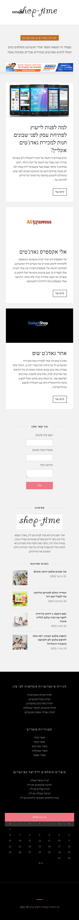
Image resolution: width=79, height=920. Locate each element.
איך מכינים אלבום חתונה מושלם (49, 571)
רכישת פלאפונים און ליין (39, 784)
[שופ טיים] (35, 12)
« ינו (41, 863)
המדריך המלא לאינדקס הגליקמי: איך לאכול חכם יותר (49, 594)
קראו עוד (59, 191)
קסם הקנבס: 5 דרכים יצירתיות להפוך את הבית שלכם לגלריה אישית (51, 617)
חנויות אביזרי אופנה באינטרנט (39, 712)
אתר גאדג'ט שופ (49, 352)
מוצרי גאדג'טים (39, 746)
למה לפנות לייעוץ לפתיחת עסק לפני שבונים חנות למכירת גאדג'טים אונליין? (40, 138)
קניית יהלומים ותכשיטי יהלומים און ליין (39, 797)
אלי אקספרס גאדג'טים (43, 251)
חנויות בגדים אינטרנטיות (39, 694)
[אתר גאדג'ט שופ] (39, 325)
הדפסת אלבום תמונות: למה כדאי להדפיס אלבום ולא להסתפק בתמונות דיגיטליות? (49, 639)
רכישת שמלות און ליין (40, 793)
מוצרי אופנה (39, 755)
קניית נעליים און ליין (40, 789)
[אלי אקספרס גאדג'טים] (39, 224)
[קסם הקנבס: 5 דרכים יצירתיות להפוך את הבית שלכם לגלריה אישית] (20, 620)
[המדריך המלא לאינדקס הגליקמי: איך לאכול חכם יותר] (20, 599)
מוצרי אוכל (39, 741)
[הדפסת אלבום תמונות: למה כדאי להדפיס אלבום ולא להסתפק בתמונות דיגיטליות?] (20, 642)
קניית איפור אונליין (39, 780)
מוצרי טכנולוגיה (39, 750)
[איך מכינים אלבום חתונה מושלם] (20, 577)
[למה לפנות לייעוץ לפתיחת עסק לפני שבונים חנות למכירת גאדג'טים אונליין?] (39, 100)
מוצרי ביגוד (39, 737)
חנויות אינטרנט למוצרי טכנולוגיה (39, 707)
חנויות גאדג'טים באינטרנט (39, 703)
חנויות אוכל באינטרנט (39, 699)
